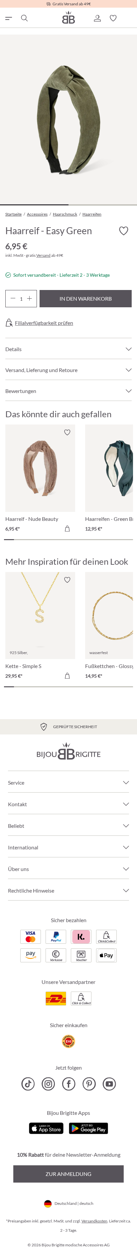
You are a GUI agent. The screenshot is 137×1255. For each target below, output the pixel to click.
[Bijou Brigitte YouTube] (109, 1084)
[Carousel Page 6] (59, 539)
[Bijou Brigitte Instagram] (48, 1084)
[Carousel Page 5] (49, 539)
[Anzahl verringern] (12, 298)
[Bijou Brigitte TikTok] (28, 1084)
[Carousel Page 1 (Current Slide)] (9, 539)
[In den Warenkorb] (67, 528)
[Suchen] (24, 18)
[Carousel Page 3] (29, 539)
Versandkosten (94, 1220)
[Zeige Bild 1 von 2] (34, 204)
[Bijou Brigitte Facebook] (68, 1084)
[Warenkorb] (129, 18)
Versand (43, 255)
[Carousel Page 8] (78, 539)
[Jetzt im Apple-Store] (46, 1127)
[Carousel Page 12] (118, 539)
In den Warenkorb (86, 298)
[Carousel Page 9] (88, 539)
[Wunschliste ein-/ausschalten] (124, 231)
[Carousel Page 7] (68, 539)
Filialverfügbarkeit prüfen (44, 323)
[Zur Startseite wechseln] (68, 17)
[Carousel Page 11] (108, 539)
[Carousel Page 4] (39, 539)
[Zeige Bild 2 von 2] (102, 204)
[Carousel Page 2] (19, 539)
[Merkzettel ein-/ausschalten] (67, 432)
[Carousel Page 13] (128, 539)
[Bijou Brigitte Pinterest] (88, 1084)
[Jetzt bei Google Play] (88, 1127)
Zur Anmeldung (68, 1174)
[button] (97, 18)
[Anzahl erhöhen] (29, 298)
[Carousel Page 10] (98, 539)
